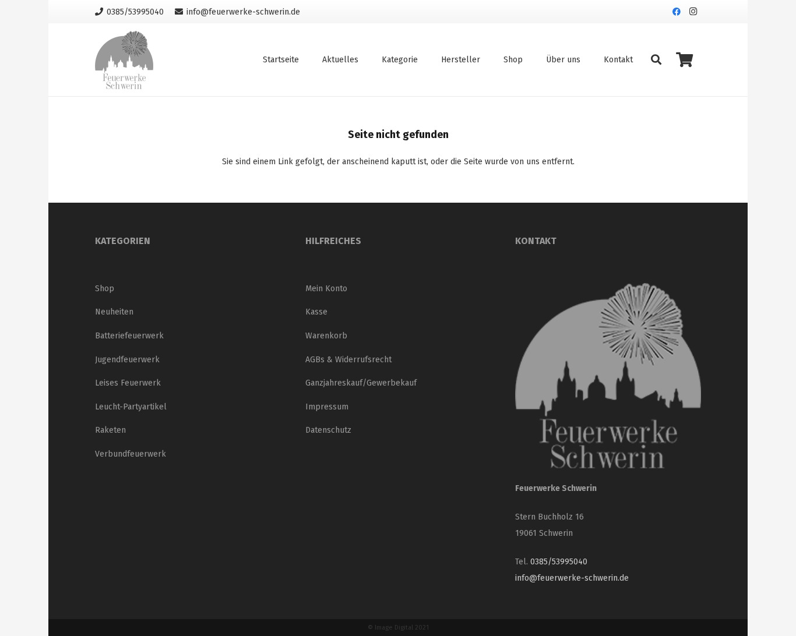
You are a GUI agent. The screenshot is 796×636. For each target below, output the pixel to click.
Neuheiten (114, 312)
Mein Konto (326, 289)
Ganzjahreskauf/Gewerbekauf (361, 383)
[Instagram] (693, 11)
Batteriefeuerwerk (129, 336)
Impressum (326, 407)
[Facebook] (676, 11)
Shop (104, 289)
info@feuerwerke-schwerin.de (572, 578)
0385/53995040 (558, 562)
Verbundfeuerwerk (130, 454)
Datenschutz (328, 430)
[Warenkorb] (684, 59)
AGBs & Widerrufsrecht (348, 360)
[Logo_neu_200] (124, 60)
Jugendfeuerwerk (127, 360)
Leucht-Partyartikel (131, 407)
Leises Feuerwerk (128, 383)
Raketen (110, 430)
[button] (656, 59)
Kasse (316, 312)
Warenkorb (326, 336)
